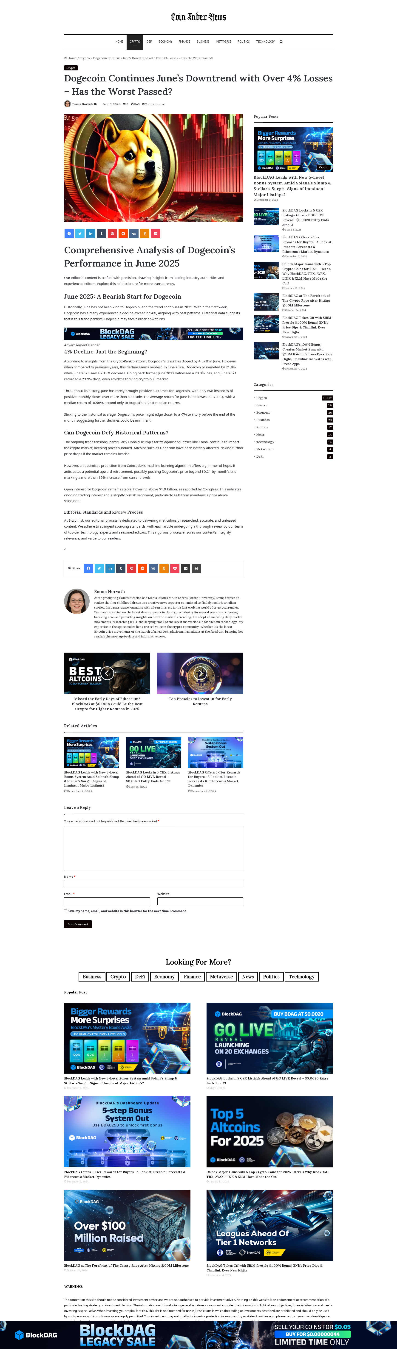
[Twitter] (80, 233)
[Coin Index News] (198, 17)
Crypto (135, 42)
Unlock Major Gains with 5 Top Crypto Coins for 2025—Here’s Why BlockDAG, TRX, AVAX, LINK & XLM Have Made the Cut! (306, 273)
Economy (165, 42)
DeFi (149, 42)
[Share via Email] (185, 568)
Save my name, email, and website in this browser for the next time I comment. (127, 911)
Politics (244, 42)
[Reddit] (123, 233)
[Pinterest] (112, 233)
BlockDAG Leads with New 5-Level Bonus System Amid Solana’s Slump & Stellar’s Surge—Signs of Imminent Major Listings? (91, 778)
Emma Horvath (82, 104)
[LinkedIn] (90, 233)
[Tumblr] (101, 233)
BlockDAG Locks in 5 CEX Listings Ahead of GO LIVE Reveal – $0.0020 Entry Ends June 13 (153, 776)
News (260, 434)
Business (203, 42)
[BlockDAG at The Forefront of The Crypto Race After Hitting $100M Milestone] (266, 302)
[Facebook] (69, 233)
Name (70, 877)
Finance (184, 42)
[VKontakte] (134, 233)
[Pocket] (155, 233)
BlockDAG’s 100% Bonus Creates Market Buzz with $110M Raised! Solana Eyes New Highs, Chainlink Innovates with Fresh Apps (307, 354)
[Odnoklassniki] (144, 233)
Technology (265, 42)
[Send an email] (95, 104)
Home (119, 42)
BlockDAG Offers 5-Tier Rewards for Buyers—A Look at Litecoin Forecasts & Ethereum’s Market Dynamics (214, 778)
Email (69, 894)
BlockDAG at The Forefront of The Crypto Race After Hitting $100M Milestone (306, 300)
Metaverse (223, 42)
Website (163, 894)
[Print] (196, 568)
